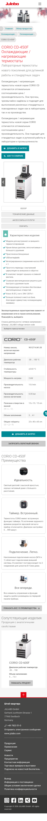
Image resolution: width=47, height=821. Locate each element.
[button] (24, 182)
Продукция (10, 743)
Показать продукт (21, 683)
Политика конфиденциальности (20, 789)
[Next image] (3, 182)
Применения (10, 747)
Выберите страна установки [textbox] (14, 329)
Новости (8, 755)
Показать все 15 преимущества (20, 608)
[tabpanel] (23, 339)
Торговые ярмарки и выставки (20, 765)
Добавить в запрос (17, 148)
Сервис (8, 750)
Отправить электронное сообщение (22, 729)
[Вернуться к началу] (23, 695)
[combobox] (23, 328)
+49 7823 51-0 (14, 725)
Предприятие (11, 759)
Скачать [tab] (23, 226)
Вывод (7, 778)
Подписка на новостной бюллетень (22, 769)
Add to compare (15, 156)
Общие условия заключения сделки (22, 785)
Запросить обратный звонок (23, 443)
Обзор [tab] (23, 208)
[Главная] (12, 4)
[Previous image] (44, 182)
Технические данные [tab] (23, 214)
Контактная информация (17, 762)
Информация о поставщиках (18, 782)
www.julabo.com (12, 733)
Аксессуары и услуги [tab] (23, 220)
